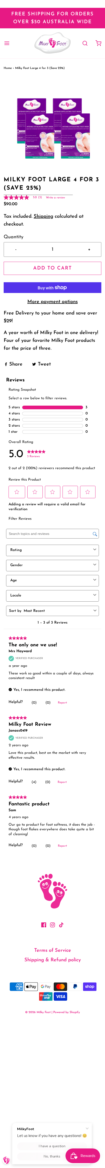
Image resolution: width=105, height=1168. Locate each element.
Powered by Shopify (66, 1012)
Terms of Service (52, 950)
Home (8, 68)
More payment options (52, 301)
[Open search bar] (85, 43)
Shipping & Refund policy (52, 960)
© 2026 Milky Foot (38, 1012)
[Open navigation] (6, 43)
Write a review (55, 197)
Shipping (43, 216)
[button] (52, 127)
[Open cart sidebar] (98, 43)
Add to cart (52, 268)
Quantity (13, 237)
